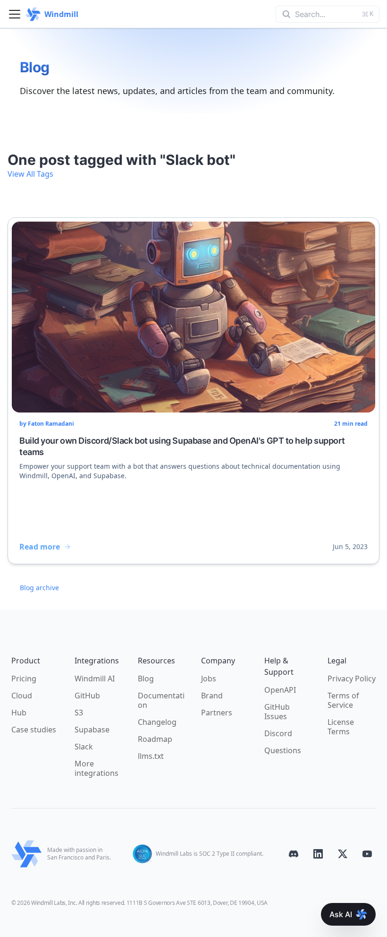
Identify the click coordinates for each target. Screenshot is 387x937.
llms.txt (151, 756)
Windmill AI (95, 678)
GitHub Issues (277, 711)
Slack (84, 746)
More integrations (96, 768)
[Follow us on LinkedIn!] (318, 853)
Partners (216, 712)
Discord (278, 733)
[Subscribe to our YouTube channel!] (367, 853)
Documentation (161, 700)
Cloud (21, 695)
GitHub (87, 695)
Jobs (208, 678)
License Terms (341, 726)
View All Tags (30, 174)
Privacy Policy (352, 678)
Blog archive (39, 587)
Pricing (23, 678)
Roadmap (155, 739)
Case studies (33, 729)
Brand (212, 695)
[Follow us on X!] (342, 853)
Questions (282, 750)
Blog (146, 678)
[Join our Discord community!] (293, 853)
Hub (18, 712)
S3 (79, 712)
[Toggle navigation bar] (15, 14)
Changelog (157, 722)
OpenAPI (280, 690)
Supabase (92, 729)
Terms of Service (343, 700)
